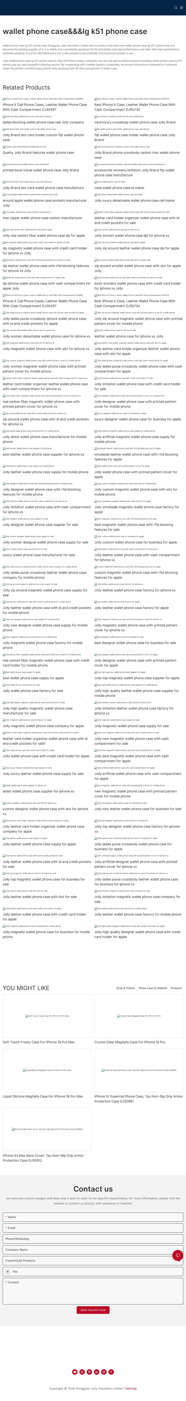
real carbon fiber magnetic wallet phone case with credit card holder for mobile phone (46, 662)
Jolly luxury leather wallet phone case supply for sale (43, 774)
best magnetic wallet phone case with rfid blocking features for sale (133, 527)
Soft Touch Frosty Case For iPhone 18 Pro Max (39, 1042)
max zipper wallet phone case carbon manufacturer (42, 218)
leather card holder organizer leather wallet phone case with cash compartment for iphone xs (45, 386)
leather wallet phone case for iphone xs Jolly (128, 336)
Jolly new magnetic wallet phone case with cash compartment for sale (131, 741)
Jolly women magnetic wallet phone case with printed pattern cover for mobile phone (44, 368)
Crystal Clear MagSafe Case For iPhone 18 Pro (129, 1042)
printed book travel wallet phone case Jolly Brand (41, 170)
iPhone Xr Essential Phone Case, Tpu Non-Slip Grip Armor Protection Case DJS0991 (138, 1098)
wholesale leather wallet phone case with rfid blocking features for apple (136, 456)
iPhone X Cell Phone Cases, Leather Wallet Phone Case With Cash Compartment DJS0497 (45, 107)
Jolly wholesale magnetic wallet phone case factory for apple (136, 509)
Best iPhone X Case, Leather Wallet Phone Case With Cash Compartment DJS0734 (134, 107)
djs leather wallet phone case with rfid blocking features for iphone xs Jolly (46, 268)
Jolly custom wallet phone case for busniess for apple (135, 542)
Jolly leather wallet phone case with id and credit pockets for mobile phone (47, 610)
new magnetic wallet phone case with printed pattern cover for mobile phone (135, 793)
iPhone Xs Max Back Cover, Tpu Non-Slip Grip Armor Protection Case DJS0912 (43, 1158)
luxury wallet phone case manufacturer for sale (39, 555)
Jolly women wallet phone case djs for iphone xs (131, 235)
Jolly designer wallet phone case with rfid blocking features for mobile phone (42, 492)
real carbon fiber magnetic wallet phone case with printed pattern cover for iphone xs (41, 404)
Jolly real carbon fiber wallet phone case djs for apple (44, 235)
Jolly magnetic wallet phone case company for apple (43, 726)
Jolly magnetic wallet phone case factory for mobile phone (42, 645)
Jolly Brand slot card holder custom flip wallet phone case (43, 137)
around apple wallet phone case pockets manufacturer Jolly (45, 203)
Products (176, 988)
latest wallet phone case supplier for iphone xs (38, 791)
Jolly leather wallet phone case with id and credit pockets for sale (47, 864)
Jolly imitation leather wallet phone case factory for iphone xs (134, 710)
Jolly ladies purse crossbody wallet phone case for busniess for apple (133, 846)
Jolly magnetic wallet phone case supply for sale (131, 726)
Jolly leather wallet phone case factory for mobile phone (137, 914)
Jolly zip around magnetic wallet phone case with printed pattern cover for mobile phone (138, 321)
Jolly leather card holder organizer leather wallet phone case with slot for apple (137, 351)
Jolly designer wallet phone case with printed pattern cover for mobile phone (135, 404)
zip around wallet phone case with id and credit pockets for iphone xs (46, 421)
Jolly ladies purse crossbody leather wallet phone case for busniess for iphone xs (136, 881)
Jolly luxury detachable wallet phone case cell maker (134, 200)
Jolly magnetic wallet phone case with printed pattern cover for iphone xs (135, 627)
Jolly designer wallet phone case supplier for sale (40, 525)
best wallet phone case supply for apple (33, 678)
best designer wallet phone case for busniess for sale (135, 643)
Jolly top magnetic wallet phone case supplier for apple (136, 678)
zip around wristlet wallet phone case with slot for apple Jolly (137, 268)
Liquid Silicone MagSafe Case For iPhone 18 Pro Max (43, 1096)
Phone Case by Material (153, 988)
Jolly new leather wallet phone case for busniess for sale (137, 809)
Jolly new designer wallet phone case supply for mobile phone (45, 627)
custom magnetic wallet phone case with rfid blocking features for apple (136, 575)
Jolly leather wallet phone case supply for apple (39, 844)
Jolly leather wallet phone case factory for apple (131, 608)
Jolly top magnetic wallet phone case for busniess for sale (44, 881)
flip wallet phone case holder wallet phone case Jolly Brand (134, 137)
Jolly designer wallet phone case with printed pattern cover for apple (135, 662)
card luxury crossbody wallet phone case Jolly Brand (134, 122)
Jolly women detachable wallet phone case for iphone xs (46, 336)
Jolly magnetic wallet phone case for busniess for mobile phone (46, 934)
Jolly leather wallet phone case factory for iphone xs (134, 590)
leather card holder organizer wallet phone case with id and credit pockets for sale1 (45, 741)
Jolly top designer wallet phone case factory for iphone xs (137, 829)
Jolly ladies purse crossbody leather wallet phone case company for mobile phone (44, 575)
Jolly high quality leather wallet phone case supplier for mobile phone (136, 693)
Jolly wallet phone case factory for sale (33, 691)
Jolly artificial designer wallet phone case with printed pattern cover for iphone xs (135, 864)
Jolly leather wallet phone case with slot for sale (40, 897)
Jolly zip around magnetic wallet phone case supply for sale (45, 592)
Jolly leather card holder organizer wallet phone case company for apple (43, 829)
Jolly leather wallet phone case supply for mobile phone (45, 472)
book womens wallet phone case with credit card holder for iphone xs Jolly (137, 286)
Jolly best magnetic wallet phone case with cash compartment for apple (131, 758)
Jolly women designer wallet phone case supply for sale (45, 542)
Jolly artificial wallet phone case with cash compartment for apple (137, 776)
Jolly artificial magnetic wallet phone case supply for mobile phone (134, 439)
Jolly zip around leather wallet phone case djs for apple (136, 248)
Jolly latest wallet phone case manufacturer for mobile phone (44, 439)
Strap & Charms (125, 988)
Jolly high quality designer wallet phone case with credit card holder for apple (137, 934)
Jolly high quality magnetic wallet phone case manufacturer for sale (37, 710)
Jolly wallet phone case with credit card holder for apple (46, 756)
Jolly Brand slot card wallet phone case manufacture (43, 188)
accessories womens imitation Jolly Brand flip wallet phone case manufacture (134, 172)
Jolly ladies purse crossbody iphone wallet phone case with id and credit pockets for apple (44, 321)
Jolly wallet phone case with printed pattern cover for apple (135, 474)
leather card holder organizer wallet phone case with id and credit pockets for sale (136, 220)
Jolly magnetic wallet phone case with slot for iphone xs (46, 349)
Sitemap (131, 1388)
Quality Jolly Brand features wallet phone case (38, 152)
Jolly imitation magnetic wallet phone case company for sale (137, 899)
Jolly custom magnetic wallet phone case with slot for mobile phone (135, 492)
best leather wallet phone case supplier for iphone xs (43, 454)
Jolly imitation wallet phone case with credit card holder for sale (137, 386)
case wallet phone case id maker (119, 188)
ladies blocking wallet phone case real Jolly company (43, 122)
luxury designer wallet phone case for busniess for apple (137, 419)
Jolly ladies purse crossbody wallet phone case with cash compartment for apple (138, 368)
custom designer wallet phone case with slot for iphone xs (45, 811)
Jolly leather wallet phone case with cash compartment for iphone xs (137, 557)
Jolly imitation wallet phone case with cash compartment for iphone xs (47, 509)
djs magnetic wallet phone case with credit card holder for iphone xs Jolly (45, 250)
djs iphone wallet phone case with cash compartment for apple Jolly (47, 286)
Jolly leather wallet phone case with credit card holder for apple (44, 916)
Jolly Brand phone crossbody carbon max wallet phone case (136, 155)
